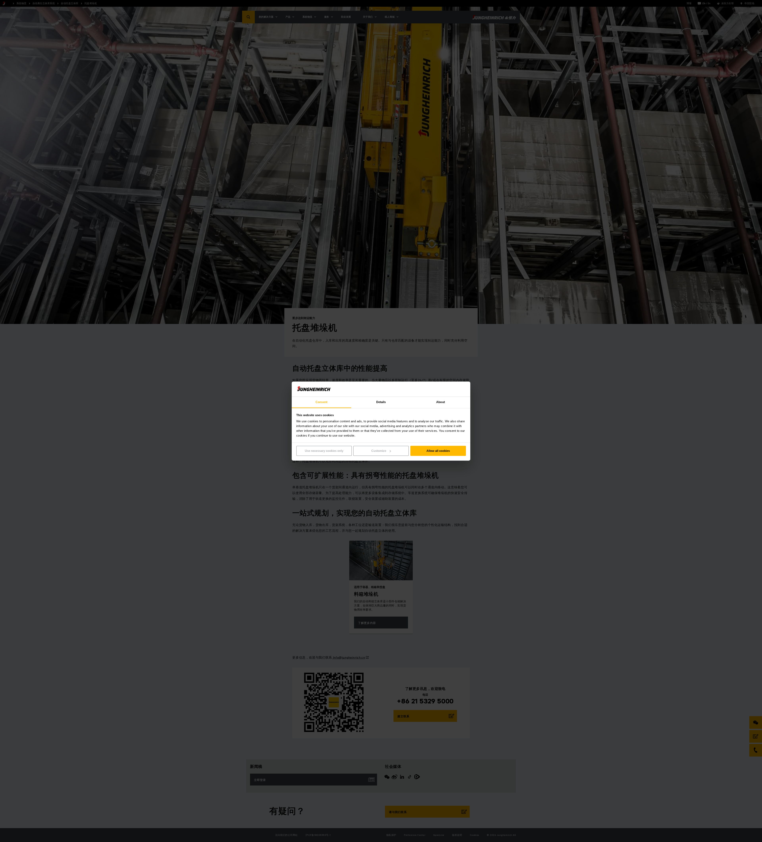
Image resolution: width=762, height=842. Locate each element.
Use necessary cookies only (324, 450)
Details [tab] (381, 402)
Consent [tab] (321, 402)
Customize (378, 450)
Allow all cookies (438, 450)
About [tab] (440, 402)
